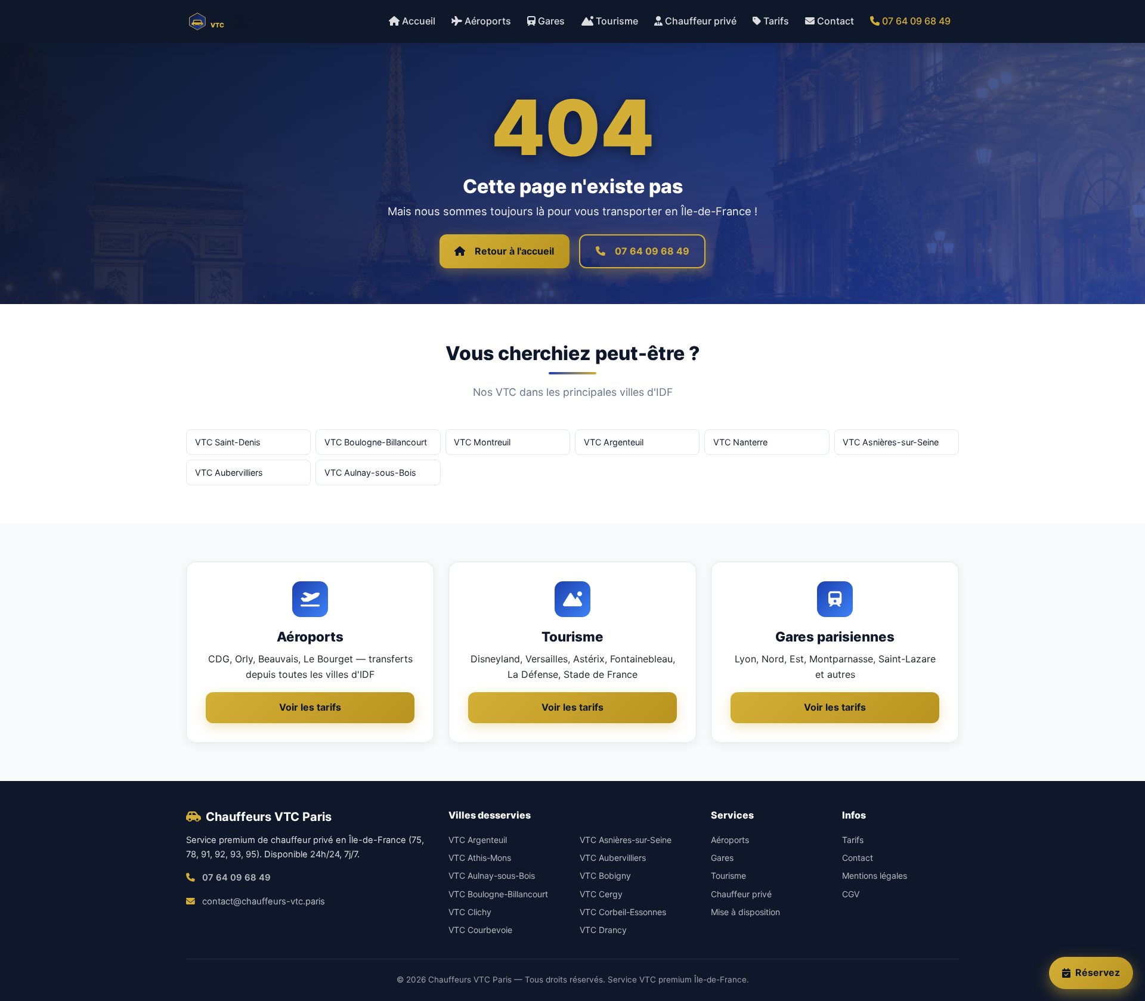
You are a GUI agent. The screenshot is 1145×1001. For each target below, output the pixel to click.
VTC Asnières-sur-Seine (891, 442)
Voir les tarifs (310, 707)
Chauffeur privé (700, 21)
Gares (551, 21)
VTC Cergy (601, 894)
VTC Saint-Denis (228, 442)
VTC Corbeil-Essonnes (623, 912)
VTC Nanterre (740, 442)
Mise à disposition (745, 912)
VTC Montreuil (482, 442)
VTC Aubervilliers (229, 472)
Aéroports (488, 21)
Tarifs (776, 21)
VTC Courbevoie (480, 930)
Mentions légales (874, 875)
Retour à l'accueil (514, 251)
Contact (835, 21)
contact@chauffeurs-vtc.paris (263, 901)
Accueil (418, 21)
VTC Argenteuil (613, 442)
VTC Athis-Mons (479, 858)
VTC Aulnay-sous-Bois (370, 472)
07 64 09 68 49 (916, 21)
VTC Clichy (469, 912)
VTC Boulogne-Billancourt (375, 442)
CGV (850, 894)
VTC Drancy (603, 930)
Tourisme (617, 21)
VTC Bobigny (605, 875)
